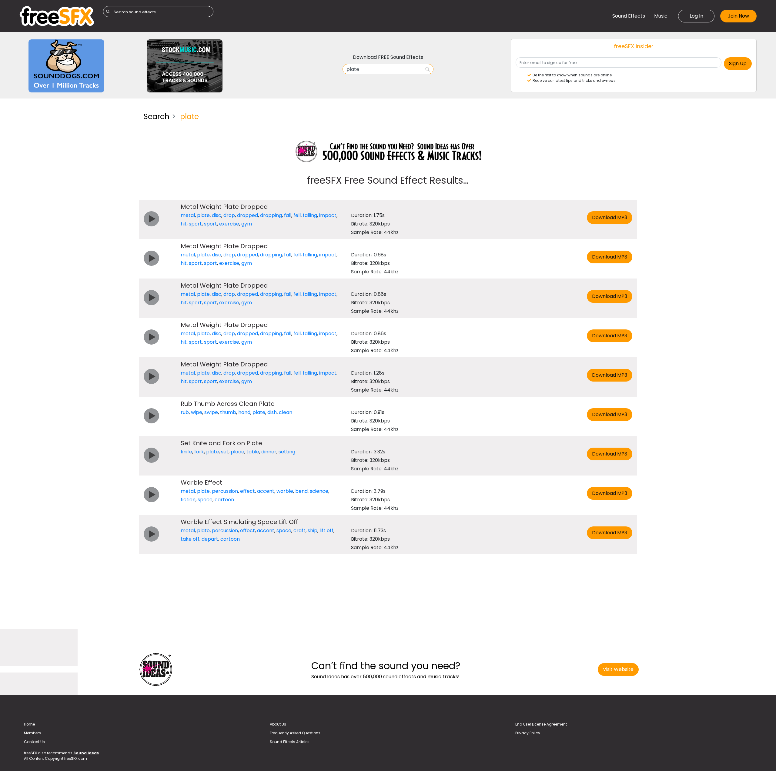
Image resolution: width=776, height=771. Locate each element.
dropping (271, 215)
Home (29, 724)
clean (285, 412)
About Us (278, 724)
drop (229, 215)
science (319, 491)
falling (310, 215)
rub (185, 412)
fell (297, 215)
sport (195, 223)
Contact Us (34, 741)
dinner (268, 451)
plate (203, 215)
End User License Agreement (541, 724)
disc (216, 215)
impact (327, 215)
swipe (211, 412)
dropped (247, 215)
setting (287, 451)
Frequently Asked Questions (295, 733)
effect (247, 491)
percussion (225, 491)
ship (312, 530)
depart (210, 539)
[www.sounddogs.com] (66, 65)
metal (188, 215)
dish (272, 412)
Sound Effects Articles (289, 741)
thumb (228, 412)
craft (299, 530)
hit (184, 223)
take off (190, 539)
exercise (229, 223)
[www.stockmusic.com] (184, 65)
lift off (326, 530)
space (205, 499)
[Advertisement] (77, 150)
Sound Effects (628, 15)
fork (199, 451)
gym (246, 223)
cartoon (224, 499)
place (237, 451)
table (252, 451)
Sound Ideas (86, 753)
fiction (188, 499)
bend (301, 491)
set (225, 451)
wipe (196, 412)
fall (287, 215)
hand (244, 412)
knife (186, 451)
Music (660, 15)
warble (284, 491)
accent (265, 491)
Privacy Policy (527, 733)
